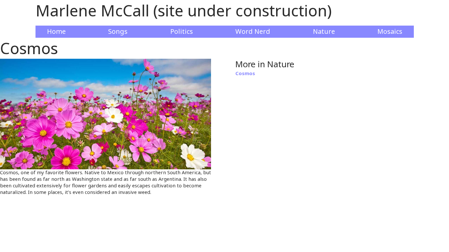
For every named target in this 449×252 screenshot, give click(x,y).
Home (56, 31)
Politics (181, 31)
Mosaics (389, 31)
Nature (324, 31)
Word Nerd (252, 31)
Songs (118, 31)
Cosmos (245, 73)
